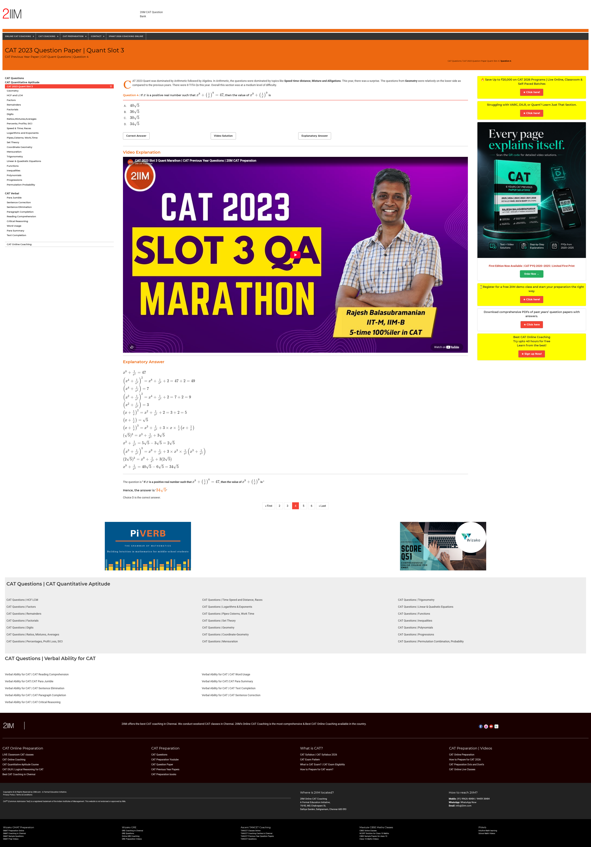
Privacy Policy (9, 795)
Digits (10, 114)
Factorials (12, 109)
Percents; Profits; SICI (19, 123)
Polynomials (14, 175)
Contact (96, 36)
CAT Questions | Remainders (23, 613)
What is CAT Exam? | (311, 764)
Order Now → (531, 273)
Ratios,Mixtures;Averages (21, 118)
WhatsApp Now (468, 802)
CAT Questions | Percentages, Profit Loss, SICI (34, 641)
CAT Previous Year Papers (165, 769)
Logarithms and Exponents (23, 132)
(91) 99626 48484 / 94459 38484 (473, 798)
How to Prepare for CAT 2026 (465, 759)
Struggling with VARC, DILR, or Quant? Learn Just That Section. (532, 104)
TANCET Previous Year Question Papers (257, 836)
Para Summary (15, 230)
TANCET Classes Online (250, 831)
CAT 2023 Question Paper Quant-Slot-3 (481, 61)
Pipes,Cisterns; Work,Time (22, 137)
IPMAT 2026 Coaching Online (126, 36)
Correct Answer (136, 135)
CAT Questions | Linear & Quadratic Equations (425, 606)
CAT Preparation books (163, 774)
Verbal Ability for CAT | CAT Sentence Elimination (34, 688)
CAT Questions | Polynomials (415, 627)
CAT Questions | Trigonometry (416, 599)
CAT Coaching (46, 36)
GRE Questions (128, 833)
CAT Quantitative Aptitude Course (20, 764)
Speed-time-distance (297, 80)
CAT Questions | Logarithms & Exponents (227, 606)
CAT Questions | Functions (414, 613)
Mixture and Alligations (326, 80)
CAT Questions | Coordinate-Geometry (225, 634)
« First (268, 505)
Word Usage (14, 225)
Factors (11, 100)
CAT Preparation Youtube (165, 759)
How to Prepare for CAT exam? (316, 769)
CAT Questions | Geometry (218, 627)
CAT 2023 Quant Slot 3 (59, 86)
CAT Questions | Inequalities (415, 620)
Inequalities (13, 170)
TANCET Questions (249, 839)
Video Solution (223, 135)
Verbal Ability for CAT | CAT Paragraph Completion (35, 695)
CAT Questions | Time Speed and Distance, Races (232, 599)
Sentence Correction (19, 202)
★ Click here (532, 324)
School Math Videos (486, 833)
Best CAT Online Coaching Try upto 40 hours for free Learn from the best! (531, 341)
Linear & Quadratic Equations (24, 161)
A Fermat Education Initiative (54, 792)
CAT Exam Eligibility (334, 764)
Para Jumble (14, 197)
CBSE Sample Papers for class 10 (373, 836)
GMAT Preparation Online (13, 831)
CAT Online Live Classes (462, 769)
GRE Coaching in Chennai (132, 831)
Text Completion (16, 235)
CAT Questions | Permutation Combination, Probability (431, 641)
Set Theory (13, 142)
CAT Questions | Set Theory (219, 620)
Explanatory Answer (315, 135)
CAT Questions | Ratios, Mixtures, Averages (32, 634)
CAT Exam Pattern (310, 759)
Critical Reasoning (17, 221)
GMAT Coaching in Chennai (14, 833)
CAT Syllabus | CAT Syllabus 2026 (318, 754)
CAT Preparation (73, 36)
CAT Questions (454, 61)
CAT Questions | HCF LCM (22, 599)
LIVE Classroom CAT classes (18, 754)
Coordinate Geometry (19, 147)
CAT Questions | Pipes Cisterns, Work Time (228, 613)
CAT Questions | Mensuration (220, 641)
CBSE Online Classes (368, 831)
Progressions (14, 179)
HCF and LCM (15, 95)
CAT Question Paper (162, 764)
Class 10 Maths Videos (369, 839)
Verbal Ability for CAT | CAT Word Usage (226, 674)
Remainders (14, 104)
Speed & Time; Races (19, 128)
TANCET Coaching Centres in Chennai (256, 833)
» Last (322, 505)
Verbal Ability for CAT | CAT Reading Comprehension (37, 674)
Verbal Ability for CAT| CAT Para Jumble (29, 681)
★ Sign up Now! (532, 353)
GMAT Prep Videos (10, 839)
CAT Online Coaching (19, 244)
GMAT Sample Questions (13, 836)
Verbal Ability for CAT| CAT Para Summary (227, 681)
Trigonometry (15, 156)
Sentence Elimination (19, 207)
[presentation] (144, 95)
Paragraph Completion (20, 211)
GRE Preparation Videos (132, 839)
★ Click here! (531, 92)
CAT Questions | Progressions (416, 634)
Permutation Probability (21, 184)
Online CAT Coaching (18, 36)
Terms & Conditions (24, 795)
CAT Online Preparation (461, 754)
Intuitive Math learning (487, 831)
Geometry (13, 90)
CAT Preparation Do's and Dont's (466, 764)
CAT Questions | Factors (21, 606)
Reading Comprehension (21, 216)
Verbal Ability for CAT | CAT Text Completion (228, 688)
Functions (13, 165)
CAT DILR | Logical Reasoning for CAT (23, 769)
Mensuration (14, 151)
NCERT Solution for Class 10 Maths (374, 833)
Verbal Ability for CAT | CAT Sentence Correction (231, 695)
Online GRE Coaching (130, 836)
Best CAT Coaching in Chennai (18, 774)
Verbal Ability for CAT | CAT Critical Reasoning (32, 702)
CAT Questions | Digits (19, 627)
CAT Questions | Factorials (22, 620)
